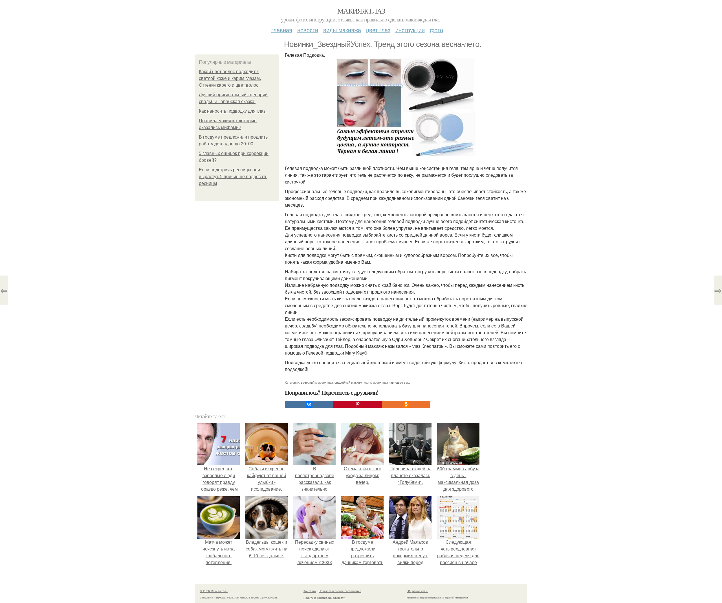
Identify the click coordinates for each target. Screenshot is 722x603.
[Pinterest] (357, 404)
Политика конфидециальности (324, 598)
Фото (436, 30)
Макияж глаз (361, 11)
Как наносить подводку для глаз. (233, 111)
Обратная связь (417, 591)
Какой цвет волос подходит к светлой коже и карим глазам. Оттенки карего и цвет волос (230, 78)
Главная (281, 30)
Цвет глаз (378, 30)
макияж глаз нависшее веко (390, 382)
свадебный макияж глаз (351, 382)
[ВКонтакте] (309, 404)
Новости (307, 30)
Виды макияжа (342, 30)
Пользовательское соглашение (340, 591)
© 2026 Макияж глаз (214, 591)
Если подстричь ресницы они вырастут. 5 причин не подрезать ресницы (233, 176)
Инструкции (410, 30)
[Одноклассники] (406, 404)
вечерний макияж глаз (317, 382)
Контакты (309, 591)
